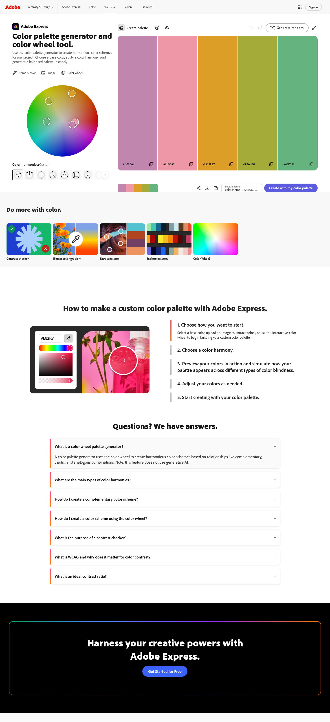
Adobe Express (71, 7)
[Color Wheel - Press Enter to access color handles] (62, 121)
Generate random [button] (290, 27)
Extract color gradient (67, 258)
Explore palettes (157, 258)
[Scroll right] (105, 175)
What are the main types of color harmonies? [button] (93, 479)
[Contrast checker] (157, 27)
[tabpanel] (62, 131)
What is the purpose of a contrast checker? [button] (91, 537)
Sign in (313, 7)
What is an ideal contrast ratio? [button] (81, 576)
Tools (108, 7)
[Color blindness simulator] (167, 27)
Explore (128, 7)
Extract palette (109, 258)
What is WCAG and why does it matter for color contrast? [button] (102, 556)
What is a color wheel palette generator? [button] (89, 446)
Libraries (147, 7)
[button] (299, 7)
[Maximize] (314, 27)
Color (92, 7)
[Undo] (251, 27)
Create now (29, 239)
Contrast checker (18, 258)
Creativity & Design (38, 7)
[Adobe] (12, 7)
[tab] (24, 73)
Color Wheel (201, 258)
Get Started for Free (165, 671)
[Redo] (260, 27)
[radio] (17, 175)
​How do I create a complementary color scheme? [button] (96, 499)
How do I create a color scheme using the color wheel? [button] (101, 518)
